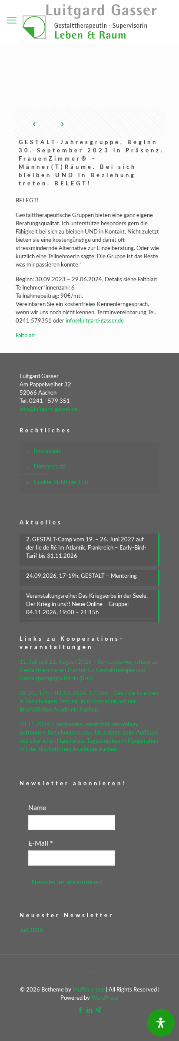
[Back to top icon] (89, 972)
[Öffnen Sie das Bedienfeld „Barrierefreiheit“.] (161, 1023)
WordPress (105, 998)
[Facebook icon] (80, 1010)
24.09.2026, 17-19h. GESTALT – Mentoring (81, 576)
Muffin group (89, 990)
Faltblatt (25, 336)
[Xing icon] (99, 1010)
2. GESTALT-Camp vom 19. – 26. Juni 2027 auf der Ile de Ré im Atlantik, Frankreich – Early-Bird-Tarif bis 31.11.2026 (86, 548)
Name (37, 807)
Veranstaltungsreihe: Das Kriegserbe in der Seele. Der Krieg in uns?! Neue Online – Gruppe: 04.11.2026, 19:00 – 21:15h (87, 604)
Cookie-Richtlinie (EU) (61, 482)
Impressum (48, 451)
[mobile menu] (11, 20)
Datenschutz (49, 467)
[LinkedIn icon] (89, 1010)
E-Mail (40, 843)
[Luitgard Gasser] (89, 21)
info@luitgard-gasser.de (95, 321)
